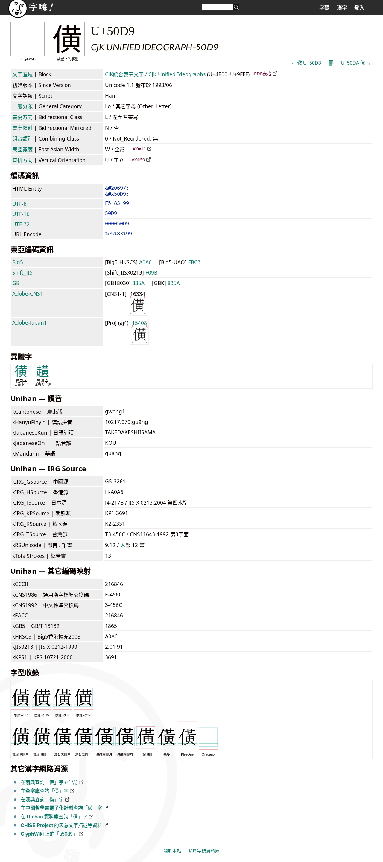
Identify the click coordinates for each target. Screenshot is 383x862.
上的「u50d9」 (49, 834)
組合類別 (22, 138)
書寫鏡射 (22, 127)
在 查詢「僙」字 (54, 816)
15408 (139, 322)
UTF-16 (21, 213)
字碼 (324, 8)
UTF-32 (21, 224)
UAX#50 (136, 159)
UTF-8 (19, 203)
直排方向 (22, 160)
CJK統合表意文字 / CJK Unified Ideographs (155, 74)
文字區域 (22, 74)
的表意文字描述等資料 (61, 825)
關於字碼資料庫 (204, 851)
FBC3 (194, 262)
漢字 (342, 8)
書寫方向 (22, 117)
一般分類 (22, 106)
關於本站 (172, 851)
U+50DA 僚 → (356, 63)
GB (15, 283)
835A (138, 283)
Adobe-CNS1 (27, 293)
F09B (151, 272)
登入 (359, 8)
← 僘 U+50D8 (306, 63)
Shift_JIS (22, 272)
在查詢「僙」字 (45, 791)
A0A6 (145, 262)
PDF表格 (262, 74)
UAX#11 (137, 149)
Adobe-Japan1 (29, 322)
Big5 (17, 262)
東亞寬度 (22, 149)
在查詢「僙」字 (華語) (49, 782)
